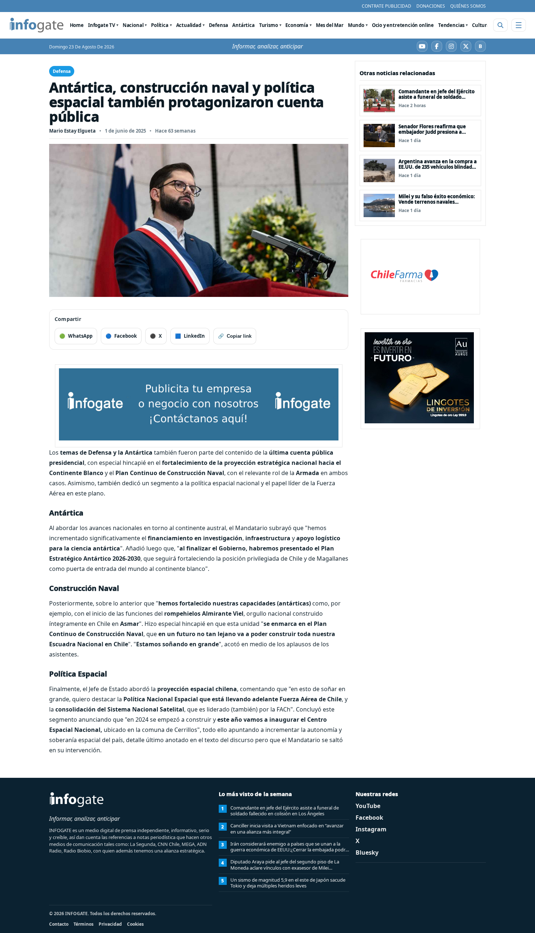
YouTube (368, 806)
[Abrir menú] (518, 25)
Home (77, 25)
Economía (296, 25)
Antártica (243, 25)
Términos (84, 924)
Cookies (135, 924)
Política (160, 25)
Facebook (369, 818)
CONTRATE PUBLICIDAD (386, 6)
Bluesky (367, 852)
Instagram (371, 829)
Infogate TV (101, 25)
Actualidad (188, 25)
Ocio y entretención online (403, 25)
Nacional (133, 25)
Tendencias (451, 25)
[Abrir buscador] (500, 25)
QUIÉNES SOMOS (468, 6)
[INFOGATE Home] (36, 25)
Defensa (218, 25)
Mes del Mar (330, 25)
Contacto (58, 924)
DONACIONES (430, 6)
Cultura (481, 25)
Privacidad (110, 924)
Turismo (268, 25)
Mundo (356, 25)
